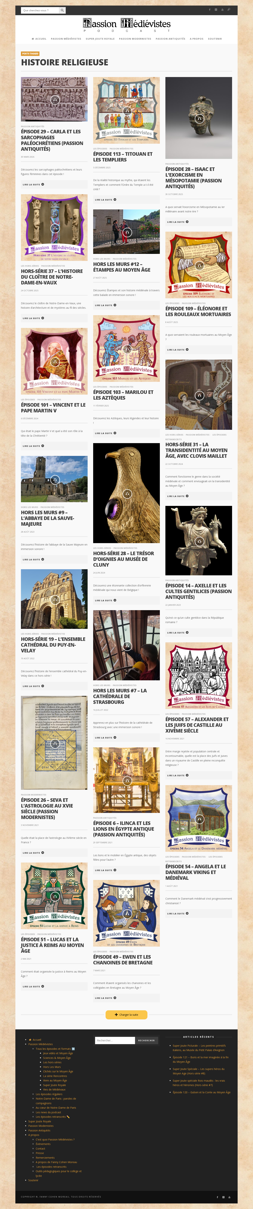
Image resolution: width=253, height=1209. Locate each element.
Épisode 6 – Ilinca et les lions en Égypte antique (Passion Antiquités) (123, 829)
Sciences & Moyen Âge (57, 1058)
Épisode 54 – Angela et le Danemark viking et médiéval (195, 872)
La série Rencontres (55, 1076)
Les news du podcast (48, 1112)
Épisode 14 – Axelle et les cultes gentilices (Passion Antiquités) (198, 591)
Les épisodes (100, 148)
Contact (40, 1148)
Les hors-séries (30, 265)
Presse (40, 1153)
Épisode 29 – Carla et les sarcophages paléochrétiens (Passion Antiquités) (52, 140)
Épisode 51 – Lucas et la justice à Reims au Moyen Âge (52, 945)
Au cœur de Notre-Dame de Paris (56, 1107)
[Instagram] (216, 9)
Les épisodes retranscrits (51, 1166)
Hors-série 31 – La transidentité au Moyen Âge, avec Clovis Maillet (196, 450)
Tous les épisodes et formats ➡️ (55, 1048)
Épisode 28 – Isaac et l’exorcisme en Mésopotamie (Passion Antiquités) (193, 178)
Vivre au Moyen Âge (55, 1080)
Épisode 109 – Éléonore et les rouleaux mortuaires (198, 311)
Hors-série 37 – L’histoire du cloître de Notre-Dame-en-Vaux (52, 277)
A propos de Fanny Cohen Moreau (56, 1162)
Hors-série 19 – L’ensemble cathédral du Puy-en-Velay (53, 645)
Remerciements (45, 1157)
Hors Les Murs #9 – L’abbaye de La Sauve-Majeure (47, 518)
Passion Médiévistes (121, 148)
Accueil (36, 1039)
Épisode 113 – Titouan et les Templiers (122, 157)
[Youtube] (222, 9)
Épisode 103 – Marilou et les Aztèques (123, 395)
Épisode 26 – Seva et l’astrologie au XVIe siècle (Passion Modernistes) (47, 809)
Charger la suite (128, 1014)
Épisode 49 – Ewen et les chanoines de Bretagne (122, 959)
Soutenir (33, 1180)
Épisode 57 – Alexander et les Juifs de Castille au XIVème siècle (197, 725)
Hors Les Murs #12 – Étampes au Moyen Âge (121, 267)
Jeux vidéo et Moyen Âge (58, 1053)
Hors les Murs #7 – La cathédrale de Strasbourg (120, 696)
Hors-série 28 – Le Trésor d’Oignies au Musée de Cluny (123, 559)
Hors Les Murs (101, 258)
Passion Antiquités (32, 126)
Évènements (43, 1144)
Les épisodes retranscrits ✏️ (53, 1116)
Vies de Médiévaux (54, 1089)
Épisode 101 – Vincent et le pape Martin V (53, 407)
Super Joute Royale (54, 1085)
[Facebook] (209, 9)
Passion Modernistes (33, 794)
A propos (33, 1135)
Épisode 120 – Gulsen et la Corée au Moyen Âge (202, 1092)
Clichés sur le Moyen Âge (58, 1071)
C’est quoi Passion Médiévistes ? (55, 1139)
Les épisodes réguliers (49, 1094)
